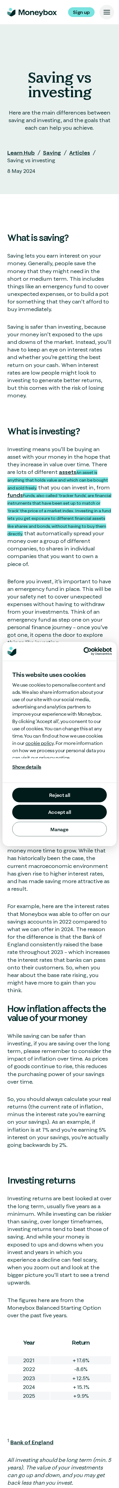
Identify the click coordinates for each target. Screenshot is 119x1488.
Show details (26, 767)
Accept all (59, 812)
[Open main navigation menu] (106, 12)
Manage (59, 829)
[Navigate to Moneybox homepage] (32, 12)
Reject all (59, 795)
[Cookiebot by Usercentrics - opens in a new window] (98, 651)
